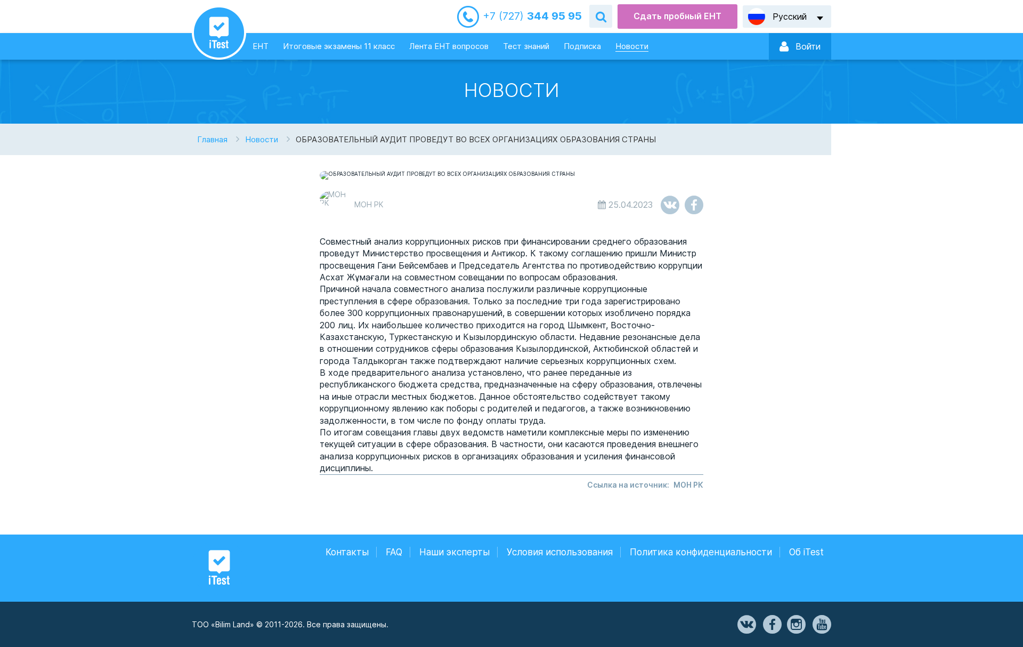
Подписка (582, 46)
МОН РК (688, 484)
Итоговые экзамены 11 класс (339, 46)
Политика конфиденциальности (701, 552)
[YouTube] (821, 624)
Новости (631, 46)
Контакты (347, 552)
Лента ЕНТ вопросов (449, 46)
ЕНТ (261, 46)
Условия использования (560, 552)
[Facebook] (771, 624)
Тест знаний (526, 46)
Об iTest (806, 552)
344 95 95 (532, 16)
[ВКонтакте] (746, 624)
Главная (212, 139)
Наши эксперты (454, 552)
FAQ (394, 552)
